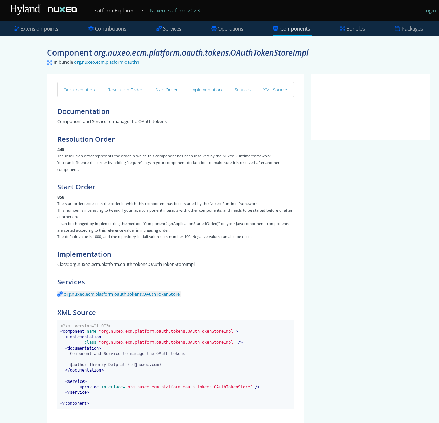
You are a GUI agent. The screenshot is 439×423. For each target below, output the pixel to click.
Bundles (355, 28)
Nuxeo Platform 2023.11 (178, 10)
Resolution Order (125, 89)
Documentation (79, 89)
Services (172, 28)
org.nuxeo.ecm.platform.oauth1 (106, 62)
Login (429, 10)
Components (295, 28)
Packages (412, 28)
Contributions (111, 28)
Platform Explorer (113, 10)
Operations (231, 28)
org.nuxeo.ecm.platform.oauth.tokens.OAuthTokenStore (122, 294)
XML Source (275, 89)
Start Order (166, 89)
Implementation (206, 89)
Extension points (39, 28)
